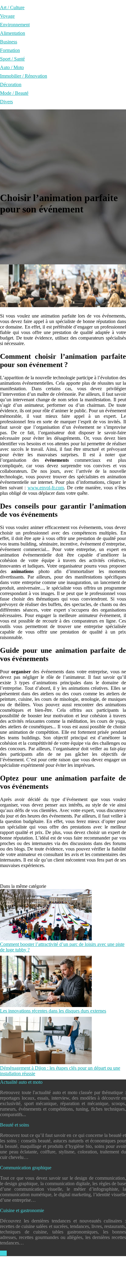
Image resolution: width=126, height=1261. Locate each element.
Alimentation (12, 33)
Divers (6, 101)
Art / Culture (12, 7)
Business (8, 41)
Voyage (7, 16)
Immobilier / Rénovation (23, 76)
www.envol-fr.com (46, 487)
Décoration (10, 84)
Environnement (15, 24)
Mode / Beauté (14, 93)
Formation (10, 50)
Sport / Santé (12, 58)
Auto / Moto (12, 67)
